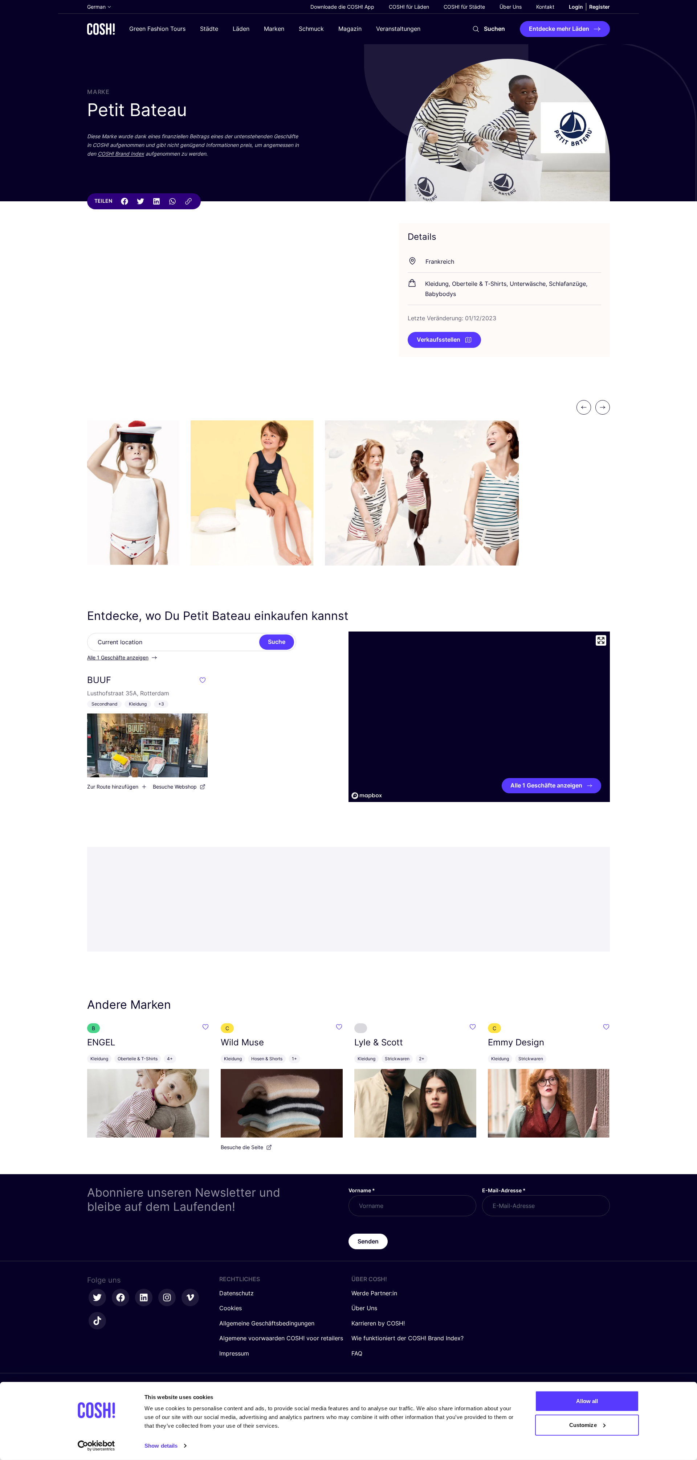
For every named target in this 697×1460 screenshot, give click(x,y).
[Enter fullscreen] (601, 640)
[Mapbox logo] (367, 795)
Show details (161, 1446)
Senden (368, 1241)
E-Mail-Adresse (504, 1190)
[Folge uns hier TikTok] (97, 1320)
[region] (479, 717)
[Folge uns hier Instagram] (167, 1297)
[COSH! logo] (101, 29)
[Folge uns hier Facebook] (120, 1297)
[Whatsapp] (172, 201)
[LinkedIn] (156, 201)
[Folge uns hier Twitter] (97, 1297)
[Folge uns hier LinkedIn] (143, 1297)
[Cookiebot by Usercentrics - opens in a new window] (96, 1445)
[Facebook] (125, 201)
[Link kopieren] (188, 201)
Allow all (587, 1401)
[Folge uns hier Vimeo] (190, 1297)
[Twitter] (140, 201)
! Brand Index (121, 154)
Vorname (361, 1190)
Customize (583, 1425)
